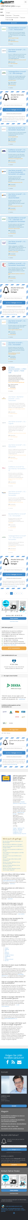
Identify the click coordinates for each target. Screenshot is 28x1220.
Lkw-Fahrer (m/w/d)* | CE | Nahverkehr (17, 50)
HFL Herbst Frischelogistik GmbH (15, 158)
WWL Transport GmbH (13, 251)
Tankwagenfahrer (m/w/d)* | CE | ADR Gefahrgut (17, 72)
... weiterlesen (12, 883)
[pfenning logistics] (5, 712)
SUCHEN (14, 23)
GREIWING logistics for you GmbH (15, 502)
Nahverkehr (9, 15)
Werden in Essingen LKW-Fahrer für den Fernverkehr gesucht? (11, 862)
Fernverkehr (16, 15)
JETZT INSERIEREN (14, 648)
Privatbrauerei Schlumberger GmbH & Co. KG (16, 409)
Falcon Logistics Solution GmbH (15, 329)
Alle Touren (9, 19)
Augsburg (20, 828)
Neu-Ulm (24, 833)
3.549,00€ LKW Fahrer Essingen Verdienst (19, 802)
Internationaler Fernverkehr (12, 17)
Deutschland (13, 85)
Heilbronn (15, 829)
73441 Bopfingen (14, 63)
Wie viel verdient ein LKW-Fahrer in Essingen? (12, 844)
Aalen (20, 832)
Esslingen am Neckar (17, 830)
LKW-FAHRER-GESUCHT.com (9, 880)
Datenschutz (4, 1210)
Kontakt (11, 1210)
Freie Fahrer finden (14, 621)
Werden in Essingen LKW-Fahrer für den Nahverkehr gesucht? (11, 866)
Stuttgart (15, 828)
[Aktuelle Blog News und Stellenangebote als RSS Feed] (13, 1062)
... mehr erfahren (20, 914)
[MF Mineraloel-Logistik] (11, 712)
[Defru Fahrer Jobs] (17, 712)
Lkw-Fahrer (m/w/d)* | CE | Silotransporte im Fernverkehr (17, 493)
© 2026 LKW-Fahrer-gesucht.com (13, 1206)
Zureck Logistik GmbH (13, 136)
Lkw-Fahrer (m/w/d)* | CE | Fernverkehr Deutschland (17, 129)
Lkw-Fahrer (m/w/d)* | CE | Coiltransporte (17, 322)
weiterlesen (22, 699)
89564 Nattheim (13, 413)
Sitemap (23, 1210)
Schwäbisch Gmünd (17, 833)
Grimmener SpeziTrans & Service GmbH (17, 59)
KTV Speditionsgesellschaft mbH (15, 182)
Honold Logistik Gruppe (13, 38)
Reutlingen (20, 829)
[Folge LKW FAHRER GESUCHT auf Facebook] (7, 1062)
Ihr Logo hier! (14, 730)
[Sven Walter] (23, 717)
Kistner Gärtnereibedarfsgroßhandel (16, 382)
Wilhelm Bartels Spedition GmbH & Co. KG (16, 274)
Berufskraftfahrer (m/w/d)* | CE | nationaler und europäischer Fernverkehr (17, 219)
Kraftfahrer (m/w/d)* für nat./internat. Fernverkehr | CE (17, 468)
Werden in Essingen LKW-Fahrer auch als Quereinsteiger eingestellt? (11, 869)
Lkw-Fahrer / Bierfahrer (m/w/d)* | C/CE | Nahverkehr (15, 398)
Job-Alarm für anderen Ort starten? (14, 113)
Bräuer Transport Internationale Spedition (15, 479)
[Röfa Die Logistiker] (11, 723)
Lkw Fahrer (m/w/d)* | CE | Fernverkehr (17, 242)
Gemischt (23, 17)
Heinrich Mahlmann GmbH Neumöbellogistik (14, 353)
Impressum (4, 1208)
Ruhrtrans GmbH (12, 80)
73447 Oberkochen (14, 41)
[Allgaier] (23, 712)
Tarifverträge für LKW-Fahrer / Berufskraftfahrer (13, 1124)
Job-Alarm (17, 1210)
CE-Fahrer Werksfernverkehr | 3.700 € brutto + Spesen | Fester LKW (17, 370)
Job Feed (3, 1211)
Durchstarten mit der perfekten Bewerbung (12, 1128)
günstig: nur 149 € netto (10, 645)
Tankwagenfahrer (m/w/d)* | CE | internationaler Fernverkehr (17, 537)
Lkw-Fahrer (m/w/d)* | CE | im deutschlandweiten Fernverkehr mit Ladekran (17, 172)
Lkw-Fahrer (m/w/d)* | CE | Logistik (17, 422)
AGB (22, 1208)
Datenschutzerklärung (12, 121)
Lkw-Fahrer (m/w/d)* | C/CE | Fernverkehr (15, 343)
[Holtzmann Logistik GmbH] (4, 219)
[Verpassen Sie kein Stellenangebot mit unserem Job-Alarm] (19, 1062)
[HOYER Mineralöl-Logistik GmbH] (17, 717)
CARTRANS (10, 522)
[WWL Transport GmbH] (4, 243)
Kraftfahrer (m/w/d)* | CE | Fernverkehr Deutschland (17, 151)
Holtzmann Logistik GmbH (14, 228)
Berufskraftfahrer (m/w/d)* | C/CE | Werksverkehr (17, 28)
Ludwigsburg (15, 832)
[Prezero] (5, 723)
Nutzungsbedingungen (14, 1208)
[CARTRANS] (4, 515)
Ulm (23, 828)
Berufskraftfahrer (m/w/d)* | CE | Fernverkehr (17, 515)
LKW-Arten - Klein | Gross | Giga (9, 1126)
